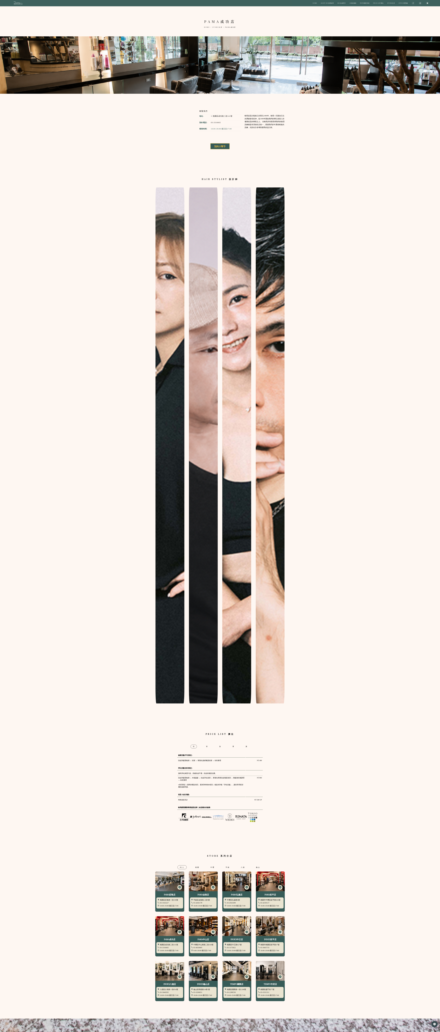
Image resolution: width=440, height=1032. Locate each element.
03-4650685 (197, 947)
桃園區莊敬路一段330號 (168, 900)
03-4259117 (264, 903)
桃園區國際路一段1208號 (236, 989)
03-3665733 (264, 947)
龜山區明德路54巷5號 (201, 989)
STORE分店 (217, 27)
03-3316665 (216, 122)
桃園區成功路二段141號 (222, 116)
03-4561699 (231, 903)
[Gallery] (220, 65)
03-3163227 (164, 903)
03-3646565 (164, 992)
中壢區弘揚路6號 (233, 900)
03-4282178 (197, 903)
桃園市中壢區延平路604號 (270, 900)
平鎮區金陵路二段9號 (201, 900)
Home (207, 27)
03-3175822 (231, 947)
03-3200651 (197, 992)
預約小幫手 (220, 146)
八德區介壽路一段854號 (168, 989)
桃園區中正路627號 (234, 945)
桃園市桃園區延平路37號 (269, 945)
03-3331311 (264, 992)
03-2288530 (231, 992)
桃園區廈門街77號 (267, 989)
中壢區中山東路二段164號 (203, 945)
